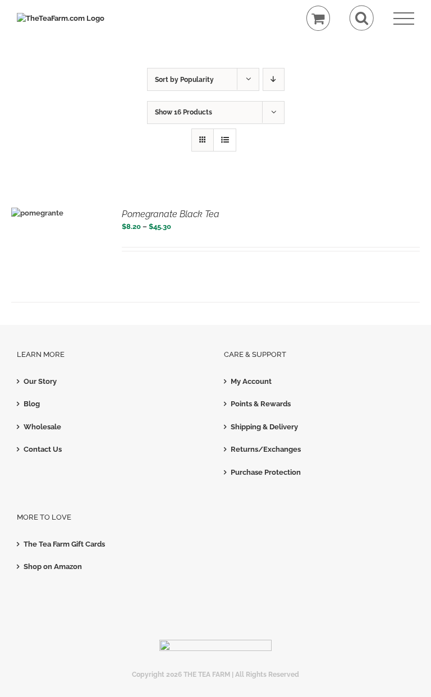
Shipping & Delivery (264, 427)
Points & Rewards (261, 404)
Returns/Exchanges (266, 449)
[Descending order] (274, 79)
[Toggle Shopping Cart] (318, 18)
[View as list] (225, 140)
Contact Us (43, 449)
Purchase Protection (266, 472)
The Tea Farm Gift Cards (64, 544)
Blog (32, 404)
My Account (251, 381)
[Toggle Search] (362, 18)
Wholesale (42, 427)
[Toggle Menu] (403, 18)
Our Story (40, 381)
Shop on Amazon (53, 566)
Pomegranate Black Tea (170, 214)
